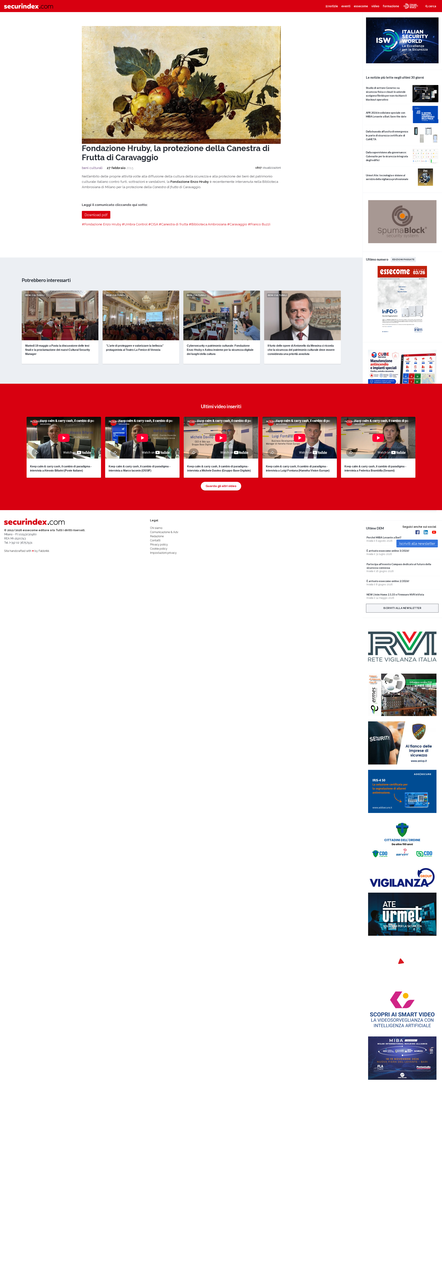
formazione (391, 6)
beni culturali (92, 168)
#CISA (153, 224)
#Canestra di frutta (173, 224)
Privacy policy (159, 544)
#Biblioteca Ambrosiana (207, 224)
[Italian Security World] (402, 62)
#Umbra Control (134, 224)
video (375, 6)
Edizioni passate (403, 259)
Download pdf (96, 215)
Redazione (157, 536)
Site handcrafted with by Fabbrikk (26, 551)
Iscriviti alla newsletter (402, 608)
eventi (345, 6)
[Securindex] (28, 6)
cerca (432, 6)
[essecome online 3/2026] (402, 334)
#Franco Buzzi (259, 224)
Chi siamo (156, 528)
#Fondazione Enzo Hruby (101, 224)
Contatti (155, 540)
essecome (361, 6)
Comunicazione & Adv (164, 532)
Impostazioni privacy (163, 552)
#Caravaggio (237, 224)
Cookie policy (158, 548)
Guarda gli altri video (221, 486)
